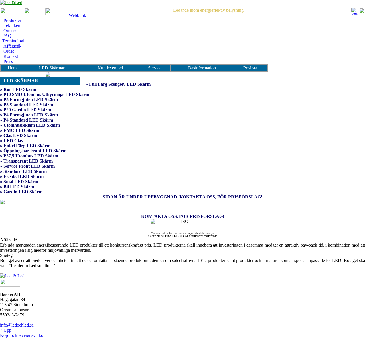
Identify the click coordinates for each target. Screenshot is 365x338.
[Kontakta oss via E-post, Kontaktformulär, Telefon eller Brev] (182, 207)
